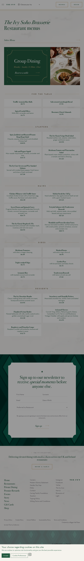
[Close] (30, 554)
